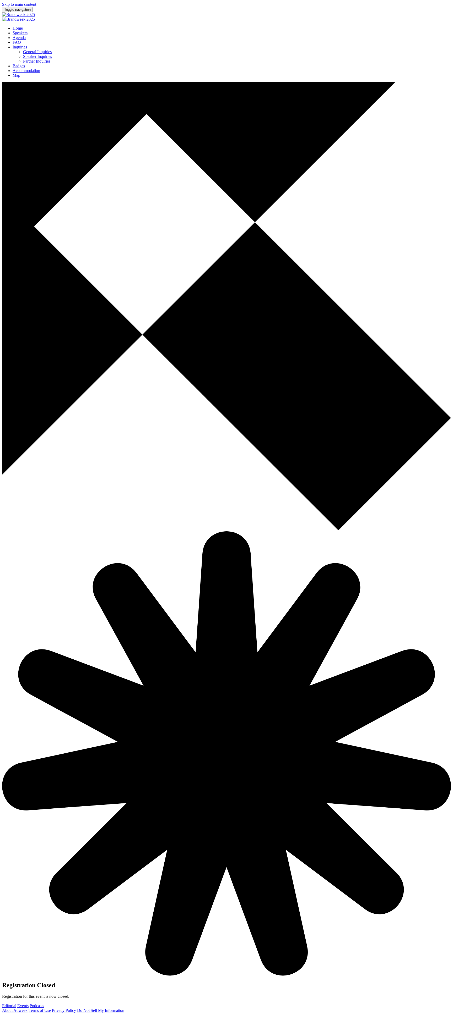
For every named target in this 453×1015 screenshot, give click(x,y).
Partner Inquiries (36, 61)
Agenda (19, 37)
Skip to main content (19, 4)
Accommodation (26, 70)
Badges (19, 66)
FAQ (17, 42)
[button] (9, 1005)
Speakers (20, 33)
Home (18, 28)
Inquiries (20, 47)
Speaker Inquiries (37, 56)
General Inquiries (37, 51)
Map (16, 75)
